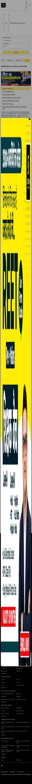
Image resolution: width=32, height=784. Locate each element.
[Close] (30, 119)
